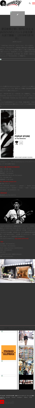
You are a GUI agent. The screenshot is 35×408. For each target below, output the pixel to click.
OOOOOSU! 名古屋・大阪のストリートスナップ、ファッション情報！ (20, 395)
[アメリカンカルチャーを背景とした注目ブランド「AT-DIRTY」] (8, 382)
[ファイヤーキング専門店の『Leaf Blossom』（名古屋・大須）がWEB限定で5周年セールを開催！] (26, 352)
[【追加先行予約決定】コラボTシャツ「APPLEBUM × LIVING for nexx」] (26, 382)
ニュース (19, 41)
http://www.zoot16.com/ (22, 238)
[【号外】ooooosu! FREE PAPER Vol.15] (8, 367)
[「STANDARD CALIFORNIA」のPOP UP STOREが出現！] (8, 352)
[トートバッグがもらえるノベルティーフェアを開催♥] (8, 338)
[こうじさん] (26, 338)
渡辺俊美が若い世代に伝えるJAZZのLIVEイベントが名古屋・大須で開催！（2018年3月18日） (17, 33)
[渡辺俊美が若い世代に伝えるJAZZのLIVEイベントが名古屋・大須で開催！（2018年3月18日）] (17, 18)
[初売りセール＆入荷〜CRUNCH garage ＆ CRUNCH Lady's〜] (26, 367)
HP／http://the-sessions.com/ (8, 181)
